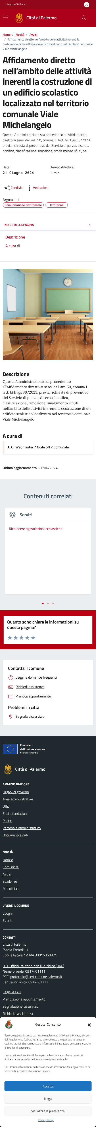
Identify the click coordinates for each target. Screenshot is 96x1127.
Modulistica (11, 888)
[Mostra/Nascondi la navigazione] (5, 17)
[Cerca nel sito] (84, 17)
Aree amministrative (18, 799)
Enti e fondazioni (15, 813)
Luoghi (8, 913)
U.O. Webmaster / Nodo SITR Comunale (38, 447)
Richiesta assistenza (18, 1013)
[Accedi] (86, 4)
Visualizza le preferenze (48, 1111)
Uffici (6, 806)
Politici (7, 820)
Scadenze (10, 881)
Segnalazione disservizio (20, 1006)
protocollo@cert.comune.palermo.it (36, 976)
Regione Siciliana (16, 4)
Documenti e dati (15, 835)
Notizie (8, 859)
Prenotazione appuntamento (24, 999)
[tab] (43, 603)
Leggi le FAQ (12, 992)
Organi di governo (16, 792)
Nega (48, 1098)
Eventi (7, 920)
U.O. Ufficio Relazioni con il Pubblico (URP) (33, 966)
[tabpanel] (48, 553)
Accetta (48, 1086)
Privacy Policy (46, 1120)
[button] (89, 1024)
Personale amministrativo (22, 828)
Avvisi (7, 874)
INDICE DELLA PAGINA (19, 224)
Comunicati (11, 867)
